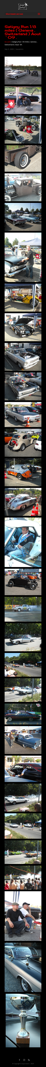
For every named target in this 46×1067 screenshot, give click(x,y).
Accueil (7, 42)
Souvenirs (19, 49)
